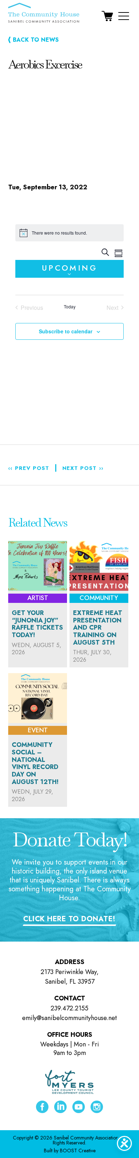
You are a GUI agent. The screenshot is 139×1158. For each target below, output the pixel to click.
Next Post (82, 468)
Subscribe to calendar (65, 331)
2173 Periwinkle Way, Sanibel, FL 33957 (70, 976)
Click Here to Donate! (69, 919)
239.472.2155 (69, 1008)
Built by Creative (70, 1150)
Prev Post (28, 468)
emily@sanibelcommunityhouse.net (69, 1018)
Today (70, 306)
